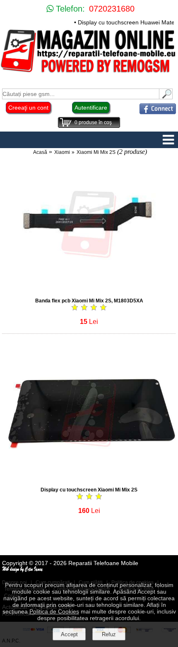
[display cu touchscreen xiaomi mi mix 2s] (89, 477)
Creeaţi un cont (28, 107)
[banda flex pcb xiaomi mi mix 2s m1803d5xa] (89, 288)
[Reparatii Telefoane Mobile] (89, 72)
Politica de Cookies (54, 611)
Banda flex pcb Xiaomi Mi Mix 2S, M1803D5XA (89, 301)
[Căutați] (166, 97)
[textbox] (80, 94)
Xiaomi (62, 152)
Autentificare (91, 107)
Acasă (40, 152)
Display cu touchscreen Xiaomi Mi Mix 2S (89, 490)
